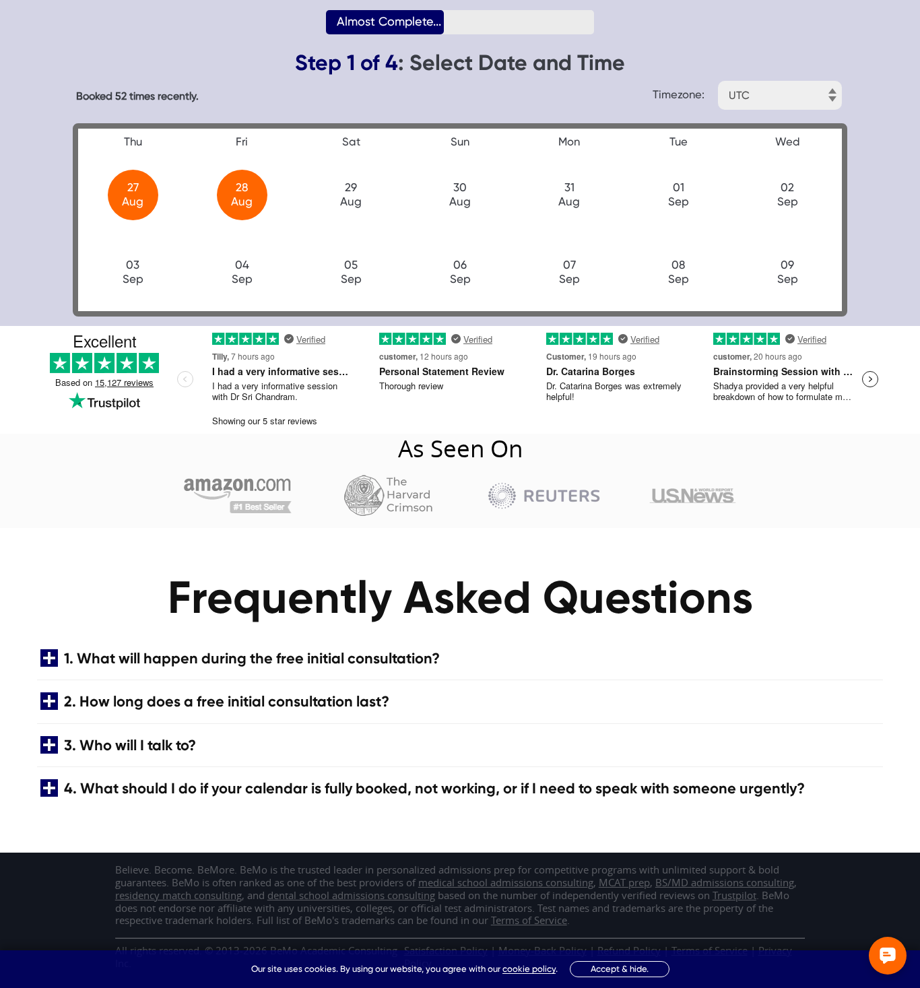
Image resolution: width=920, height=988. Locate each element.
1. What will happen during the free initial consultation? (252, 658)
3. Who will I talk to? (130, 745)
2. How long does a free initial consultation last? (226, 701)
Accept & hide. (620, 969)
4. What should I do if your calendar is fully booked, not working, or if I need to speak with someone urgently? (434, 788)
